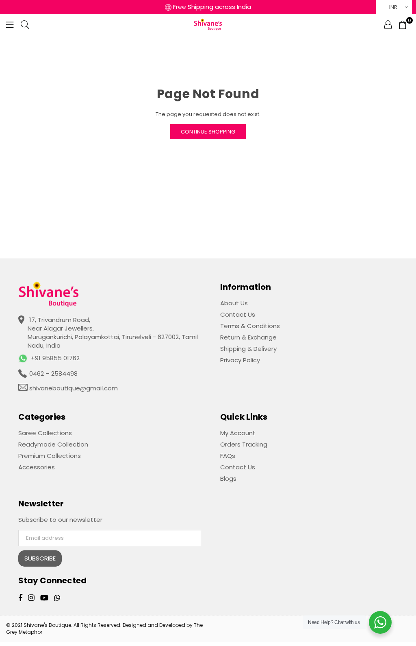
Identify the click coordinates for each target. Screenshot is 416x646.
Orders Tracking (243, 444)
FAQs (227, 455)
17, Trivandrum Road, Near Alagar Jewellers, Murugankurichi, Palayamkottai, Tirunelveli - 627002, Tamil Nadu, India (113, 332)
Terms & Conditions (250, 326)
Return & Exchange (248, 337)
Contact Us (237, 314)
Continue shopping (208, 132)
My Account (238, 433)
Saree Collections (45, 433)
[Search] (25, 24)
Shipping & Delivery (248, 348)
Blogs (228, 478)
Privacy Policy (240, 360)
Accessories (36, 467)
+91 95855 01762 (55, 358)
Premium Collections (49, 455)
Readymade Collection (53, 444)
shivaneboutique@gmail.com (73, 388)
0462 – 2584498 (53, 373)
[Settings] (388, 24)
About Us (234, 303)
